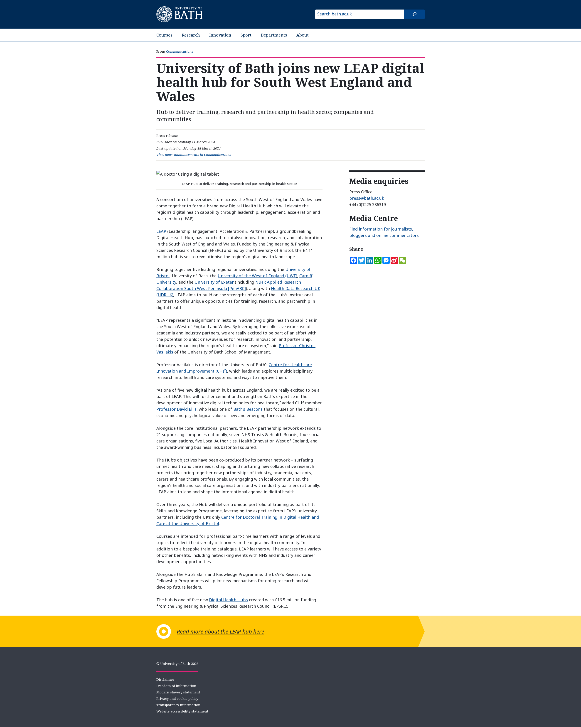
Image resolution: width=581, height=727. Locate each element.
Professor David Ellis (176, 409)
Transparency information (178, 704)
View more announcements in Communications (193, 154)
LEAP (161, 231)
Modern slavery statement (178, 692)
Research (191, 35)
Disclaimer (165, 679)
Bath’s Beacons (248, 409)
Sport (246, 35)
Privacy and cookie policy (177, 698)
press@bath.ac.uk (366, 198)
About (302, 35)
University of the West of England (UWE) (257, 275)
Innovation (220, 35)
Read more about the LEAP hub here (220, 631)
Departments (274, 35)
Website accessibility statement (182, 711)
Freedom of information (176, 685)
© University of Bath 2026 (177, 663)
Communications (179, 51)
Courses (164, 35)
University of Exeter (214, 282)
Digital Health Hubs (228, 599)
